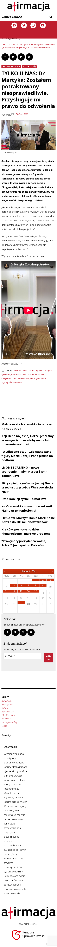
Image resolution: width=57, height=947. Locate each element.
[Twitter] (24, 25)
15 (35, 591)
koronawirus (34, 374)
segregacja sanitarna (11, 382)
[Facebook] (14, 25)
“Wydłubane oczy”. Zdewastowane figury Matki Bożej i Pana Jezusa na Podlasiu (27, 456)
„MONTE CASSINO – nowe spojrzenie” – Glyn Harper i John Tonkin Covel (24, 472)
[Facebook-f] (7, 632)
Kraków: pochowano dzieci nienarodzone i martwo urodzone (26, 531)
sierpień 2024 (28, 571)
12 (14, 591)
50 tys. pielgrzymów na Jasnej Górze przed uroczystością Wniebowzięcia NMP (27, 487)
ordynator (31, 378)
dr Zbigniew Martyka (42, 370)
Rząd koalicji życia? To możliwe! (24, 499)
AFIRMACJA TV (11, 66)
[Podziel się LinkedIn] (21, 57)
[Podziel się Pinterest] (29, 57)
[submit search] (50, 17)
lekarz (43, 374)
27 (21, 602)
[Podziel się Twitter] (13, 57)
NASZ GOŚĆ (30, 66)
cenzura (17, 370)
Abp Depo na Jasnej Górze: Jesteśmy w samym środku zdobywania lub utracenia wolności (27, 440)
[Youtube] (43, 25)
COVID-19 (26, 370)
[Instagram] (33, 25)
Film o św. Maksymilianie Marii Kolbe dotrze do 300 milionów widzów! (28, 520)
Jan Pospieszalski (19, 374)
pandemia (41, 378)
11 (6, 591)
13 (21, 591)
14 (28, 591)
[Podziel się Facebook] (5, 57)
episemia (5, 374)
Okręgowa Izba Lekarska (13, 378)
